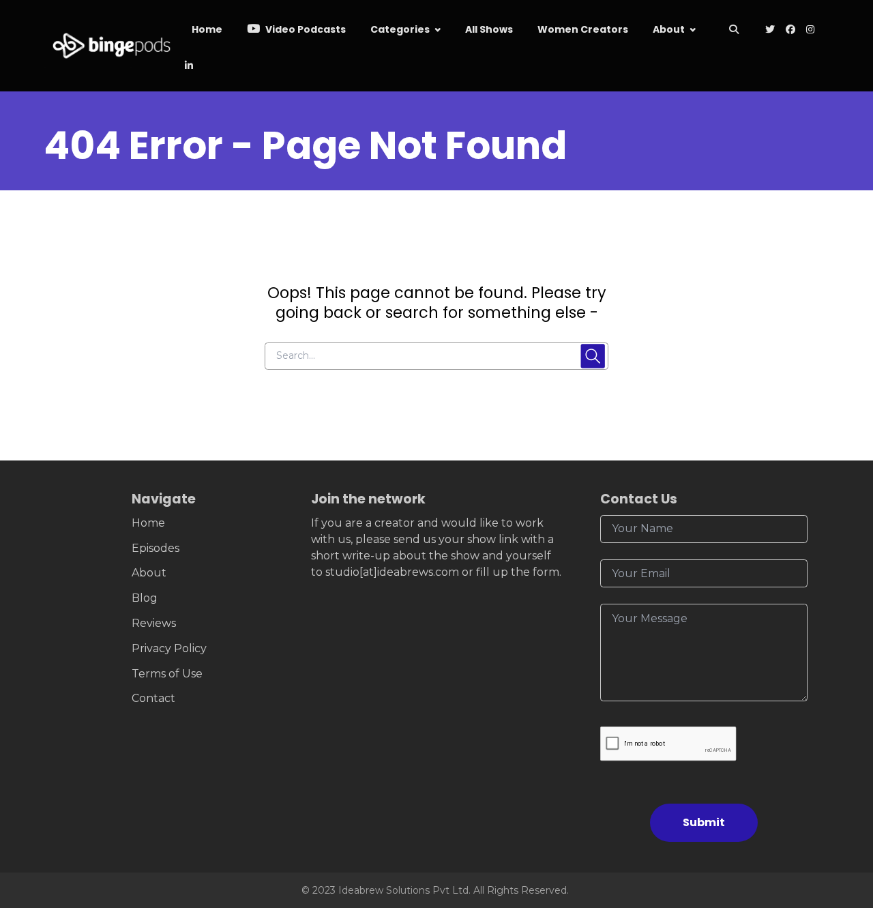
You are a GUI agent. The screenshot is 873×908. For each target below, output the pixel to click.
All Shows (489, 29)
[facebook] (790, 30)
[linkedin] (187, 66)
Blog (145, 597)
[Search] (734, 30)
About (669, 29)
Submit (704, 822)
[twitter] (770, 30)
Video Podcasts (304, 29)
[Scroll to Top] (840, 821)
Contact (153, 698)
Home (207, 29)
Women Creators (582, 29)
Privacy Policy (169, 648)
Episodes (155, 548)
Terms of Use (167, 673)
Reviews (154, 623)
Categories (400, 29)
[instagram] (810, 30)
